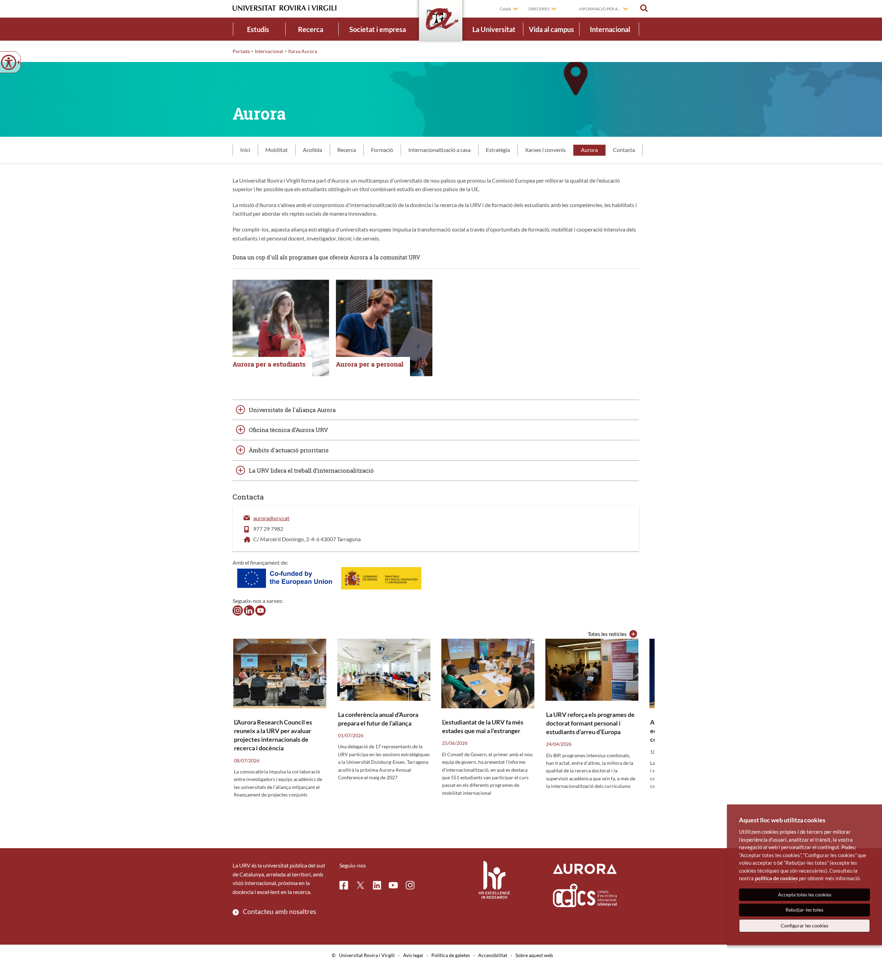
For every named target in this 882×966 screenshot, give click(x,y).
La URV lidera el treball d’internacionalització (311, 470)
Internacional (610, 29)
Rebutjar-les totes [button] (804, 910)
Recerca (310, 29)
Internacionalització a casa (439, 149)
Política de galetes (450, 955)
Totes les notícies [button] (607, 634)
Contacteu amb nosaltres (279, 911)
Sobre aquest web (534, 955)
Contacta (624, 149)
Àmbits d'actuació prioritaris (289, 450)
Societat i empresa (377, 29)
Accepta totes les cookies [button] (804, 894)
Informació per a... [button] (600, 8)
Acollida (312, 149)
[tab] (245, 150)
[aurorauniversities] (238, 609)
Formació (382, 149)
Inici (245, 149)
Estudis (258, 29)
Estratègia (498, 149)
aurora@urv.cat (271, 518)
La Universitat (493, 29)
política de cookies (776, 878)
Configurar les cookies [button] (804, 925)
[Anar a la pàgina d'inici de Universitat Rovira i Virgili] (285, 8)
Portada (241, 51)
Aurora (589, 149)
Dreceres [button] (539, 8)
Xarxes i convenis (545, 149)
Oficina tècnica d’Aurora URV (288, 430)
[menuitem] (258, 29)
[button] (644, 8)
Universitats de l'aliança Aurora (292, 410)
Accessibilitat (492, 955)
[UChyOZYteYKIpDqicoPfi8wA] (260, 609)
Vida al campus (551, 29)
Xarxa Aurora (302, 51)
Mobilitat (276, 149)
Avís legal (413, 955)
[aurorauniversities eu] (249, 609)
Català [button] (505, 8)
